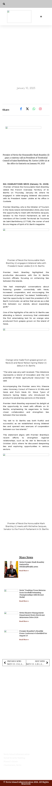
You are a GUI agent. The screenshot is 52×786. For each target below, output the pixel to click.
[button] (4, 4)
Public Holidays (12, 717)
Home (6, 731)
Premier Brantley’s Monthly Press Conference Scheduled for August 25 (33, 633)
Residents (8, 744)
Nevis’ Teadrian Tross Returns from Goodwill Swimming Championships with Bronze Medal (32, 593)
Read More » (24, 571)
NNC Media (9, 737)
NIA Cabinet (9, 740)
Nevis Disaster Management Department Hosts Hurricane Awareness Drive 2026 (32, 615)
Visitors (11, 721)
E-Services (8, 734)
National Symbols (11, 712)
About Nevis (13, 708)
